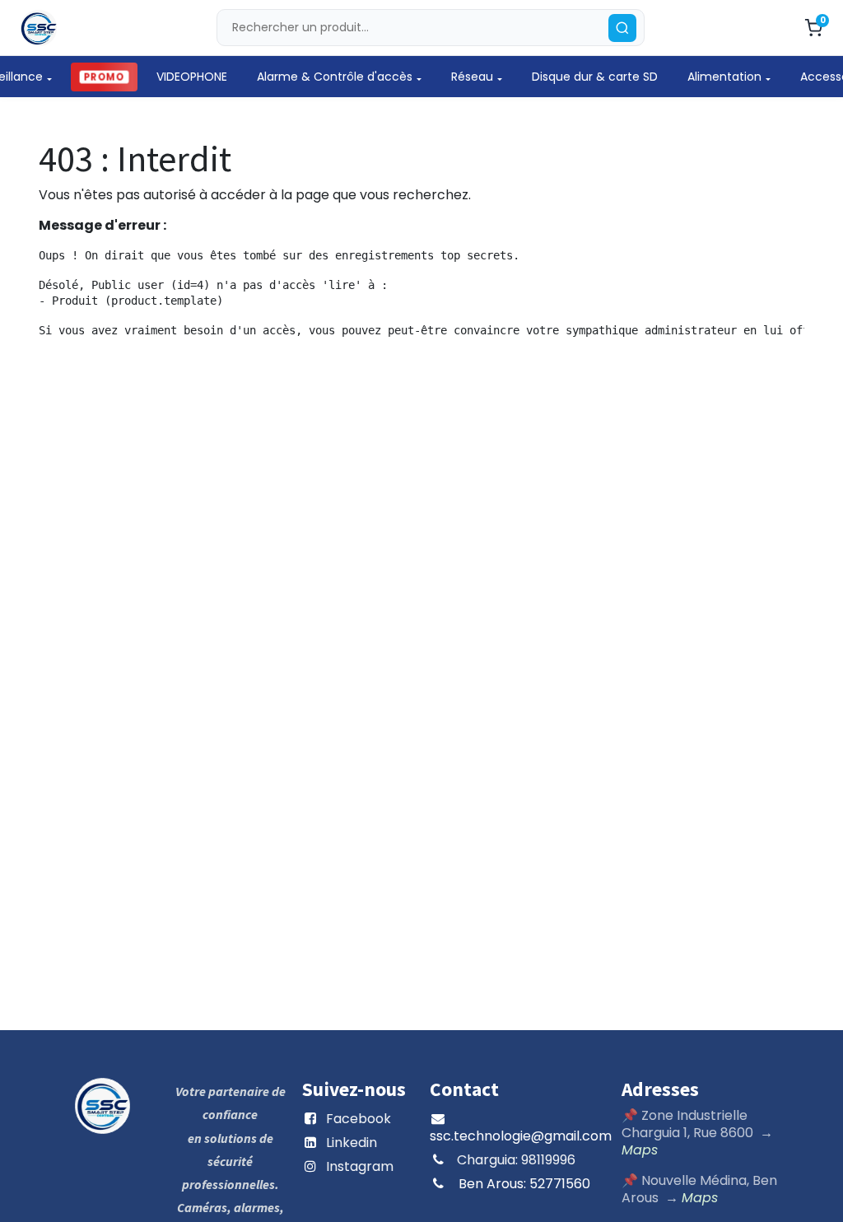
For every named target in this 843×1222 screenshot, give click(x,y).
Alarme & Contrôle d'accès (334, 76)
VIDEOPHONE (191, 76)
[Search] (622, 28)
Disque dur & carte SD (595, 76)
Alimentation (724, 76)
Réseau (472, 76)
